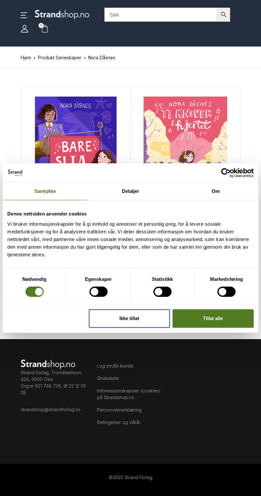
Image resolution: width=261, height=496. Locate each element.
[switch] (98, 292)
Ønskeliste (108, 378)
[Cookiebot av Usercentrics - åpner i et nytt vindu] (226, 173)
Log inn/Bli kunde (115, 365)
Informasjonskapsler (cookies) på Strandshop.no (129, 394)
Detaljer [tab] (130, 191)
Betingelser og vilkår (118, 422)
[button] (24, 14)
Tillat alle (213, 318)
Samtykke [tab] (45, 191)
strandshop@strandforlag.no (51, 409)
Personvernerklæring (119, 409)
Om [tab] (216, 191)
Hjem (26, 57)
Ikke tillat (129, 318)
